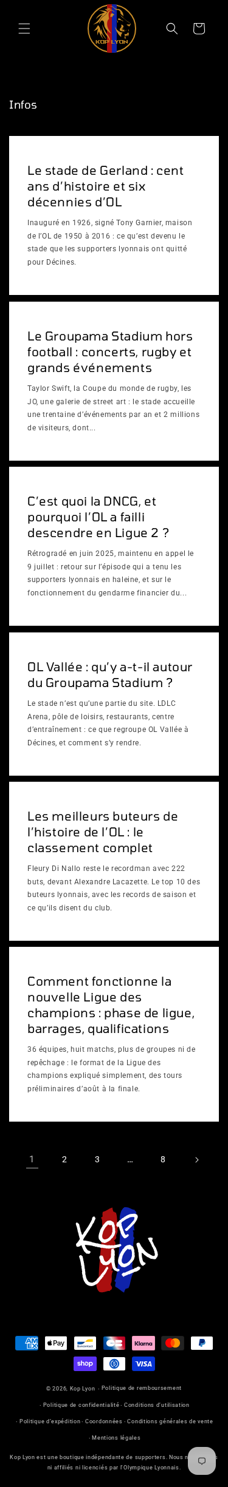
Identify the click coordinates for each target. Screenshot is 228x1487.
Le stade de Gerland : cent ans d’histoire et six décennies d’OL (105, 186)
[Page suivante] (196, 1160)
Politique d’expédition (49, 1421)
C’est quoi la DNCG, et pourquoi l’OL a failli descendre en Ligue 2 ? (98, 516)
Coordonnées (104, 1421)
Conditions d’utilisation (157, 1405)
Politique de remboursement (142, 1388)
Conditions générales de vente (170, 1421)
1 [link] (32, 1159)
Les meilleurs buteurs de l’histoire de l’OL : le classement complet (102, 831)
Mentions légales (116, 1438)
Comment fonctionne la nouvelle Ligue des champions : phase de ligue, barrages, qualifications (111, 1004)
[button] (24, 28)
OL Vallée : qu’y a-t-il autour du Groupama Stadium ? (110, 674)
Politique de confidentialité (81, 1405)
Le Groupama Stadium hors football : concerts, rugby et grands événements (110, 351)
